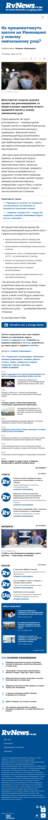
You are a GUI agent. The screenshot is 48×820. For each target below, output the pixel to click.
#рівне (13, 362)
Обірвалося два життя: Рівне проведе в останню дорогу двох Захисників (23, 430)
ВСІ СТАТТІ (42, 473)
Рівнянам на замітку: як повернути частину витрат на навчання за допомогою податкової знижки (22, 205)
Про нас (7, 740)
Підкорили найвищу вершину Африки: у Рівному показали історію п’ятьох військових (22, 422)
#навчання (38, 357)
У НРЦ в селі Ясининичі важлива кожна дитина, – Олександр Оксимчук (21, 554)
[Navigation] (43, 17)
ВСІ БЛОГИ (42, 565)
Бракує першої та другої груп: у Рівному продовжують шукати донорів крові (19, 462)
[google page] (37, 807)
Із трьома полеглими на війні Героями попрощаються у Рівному (21, 694)
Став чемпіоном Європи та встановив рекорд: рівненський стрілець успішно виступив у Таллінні (23, 447)
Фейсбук (34, 346)
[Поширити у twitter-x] (35, 58)
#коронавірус (25, 357)
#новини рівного (32, 359)
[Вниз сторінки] (43, 815)
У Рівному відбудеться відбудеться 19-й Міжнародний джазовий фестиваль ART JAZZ (30, 382)
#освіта (5, 362)
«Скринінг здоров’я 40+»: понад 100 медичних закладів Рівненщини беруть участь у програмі (23, 215)
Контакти (8, 743)
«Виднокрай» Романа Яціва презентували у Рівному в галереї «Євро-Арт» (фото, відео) (23, 671)
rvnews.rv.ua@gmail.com (13, 340)
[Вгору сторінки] (43, 810)
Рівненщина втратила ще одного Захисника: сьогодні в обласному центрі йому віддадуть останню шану (24, 664)
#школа (16, 365)
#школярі (25, 365)
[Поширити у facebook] (31, 58)
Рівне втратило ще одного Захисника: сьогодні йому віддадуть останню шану (24, 679)
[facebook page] (41, 807)
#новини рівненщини (12, 359)
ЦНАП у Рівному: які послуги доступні (21, 701)
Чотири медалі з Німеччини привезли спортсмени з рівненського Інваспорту (19, 404)
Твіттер (26, 343)
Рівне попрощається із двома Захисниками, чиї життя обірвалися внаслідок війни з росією (23, 375)
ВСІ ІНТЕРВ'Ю (41, 525)
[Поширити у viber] (40, 58)
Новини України (21, 599)
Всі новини (41, 468)
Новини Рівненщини (25, 48)
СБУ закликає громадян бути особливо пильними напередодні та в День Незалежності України (25, 709)
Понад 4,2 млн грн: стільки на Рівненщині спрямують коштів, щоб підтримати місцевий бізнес (21, 394)
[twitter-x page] (44, 807)
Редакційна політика (14, 747)
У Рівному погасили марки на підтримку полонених (23, 455)
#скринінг (6, 365)
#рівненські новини (27, 362)
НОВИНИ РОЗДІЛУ (39, 650)
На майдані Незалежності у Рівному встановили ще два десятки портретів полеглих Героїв (29, 411)
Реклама (8, 751)
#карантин (12, 357)
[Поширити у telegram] (44, 58)
